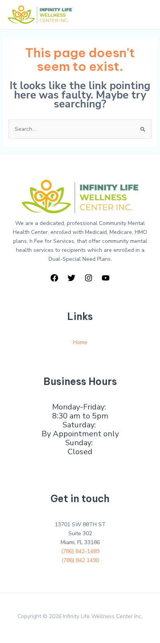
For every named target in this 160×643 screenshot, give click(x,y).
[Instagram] (88, 278)
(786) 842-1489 (80, 551)
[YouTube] (106, 278)
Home (80, 342)
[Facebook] (54, 278)
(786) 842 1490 (80, 560)
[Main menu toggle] (144, 15)
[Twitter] (71, 278)
